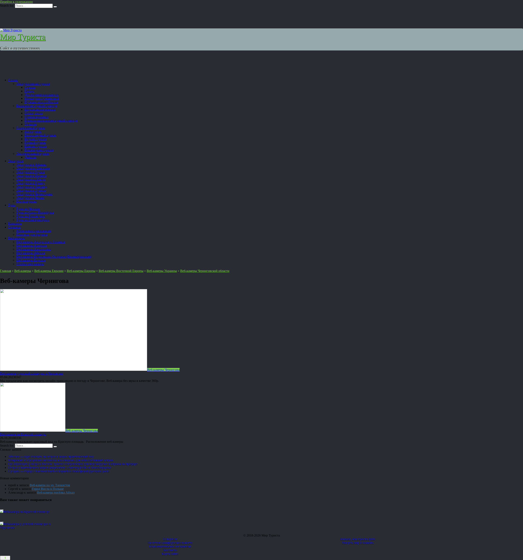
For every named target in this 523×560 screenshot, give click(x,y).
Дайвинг (31, 157)
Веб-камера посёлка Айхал (56, 492)
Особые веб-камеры (30, 264)
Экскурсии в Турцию (31, 190)
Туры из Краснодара (30, 216)
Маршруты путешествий (42, 98)
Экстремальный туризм (32, 153)
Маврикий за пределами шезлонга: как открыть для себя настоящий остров (60, 460)
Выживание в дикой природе (36, 105)
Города (29, 91)
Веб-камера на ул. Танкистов (50, 485)
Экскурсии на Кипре (31, 179)
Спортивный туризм (30, 128)
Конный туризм (36, 146)
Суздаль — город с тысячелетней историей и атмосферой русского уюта (58, 471)
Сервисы (14, 227)
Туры (12, 205)
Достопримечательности (42, 94)
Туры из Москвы (28, 208)
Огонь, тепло (34, 113)
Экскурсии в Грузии (30, 172)
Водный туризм (36, 139)
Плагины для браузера (31, 234)
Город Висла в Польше (48, 489)
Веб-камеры (16, 238)
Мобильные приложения (33, 230)
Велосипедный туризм (40, 135)
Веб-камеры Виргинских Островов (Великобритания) (54, 256)
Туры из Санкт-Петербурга (35, 212)
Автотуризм (33, 131)
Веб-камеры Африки (30, 253)
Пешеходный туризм (39, 150)
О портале (170, 539)
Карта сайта (170, 554)
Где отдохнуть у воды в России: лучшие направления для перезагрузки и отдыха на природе (72, 464)
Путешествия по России (41, 102)
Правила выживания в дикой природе (51, 120)
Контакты (15, 223)
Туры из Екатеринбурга (32, 219)
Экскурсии (15, 161)
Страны (30, 87)
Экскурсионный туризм (33, 83)
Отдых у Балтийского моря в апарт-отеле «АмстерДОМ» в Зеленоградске (59, 467)
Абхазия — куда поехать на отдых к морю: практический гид (51, 456)
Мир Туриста (23, 36)
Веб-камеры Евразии (31, 260)
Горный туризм (35, 142)
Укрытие (31, 124)
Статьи (13, 80)
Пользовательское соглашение (170, 546)
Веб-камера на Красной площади (23, 434)
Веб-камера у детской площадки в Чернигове (31, 373)
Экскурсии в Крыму (30, 183)
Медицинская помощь (40, 109)
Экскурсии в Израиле (31, 175)
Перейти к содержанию (16, 1)
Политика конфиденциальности (170, 542)
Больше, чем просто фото (357, 539)
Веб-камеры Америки (31, 245)
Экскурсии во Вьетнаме (33, 168)
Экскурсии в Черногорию (34, 194)
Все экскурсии (26, 201)
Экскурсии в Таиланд (31, 186)
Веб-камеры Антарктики (33, 249)
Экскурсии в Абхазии (31, 164)
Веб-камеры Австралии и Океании (40, 242)
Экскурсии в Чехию (30, 197)
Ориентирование (36, 116)
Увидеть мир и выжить (358, 542)
